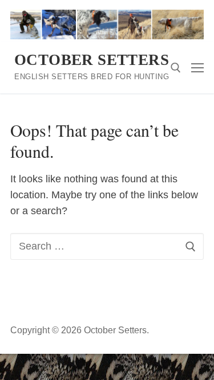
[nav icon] (197, 68)
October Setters (91, 59)
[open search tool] (176, 68)
